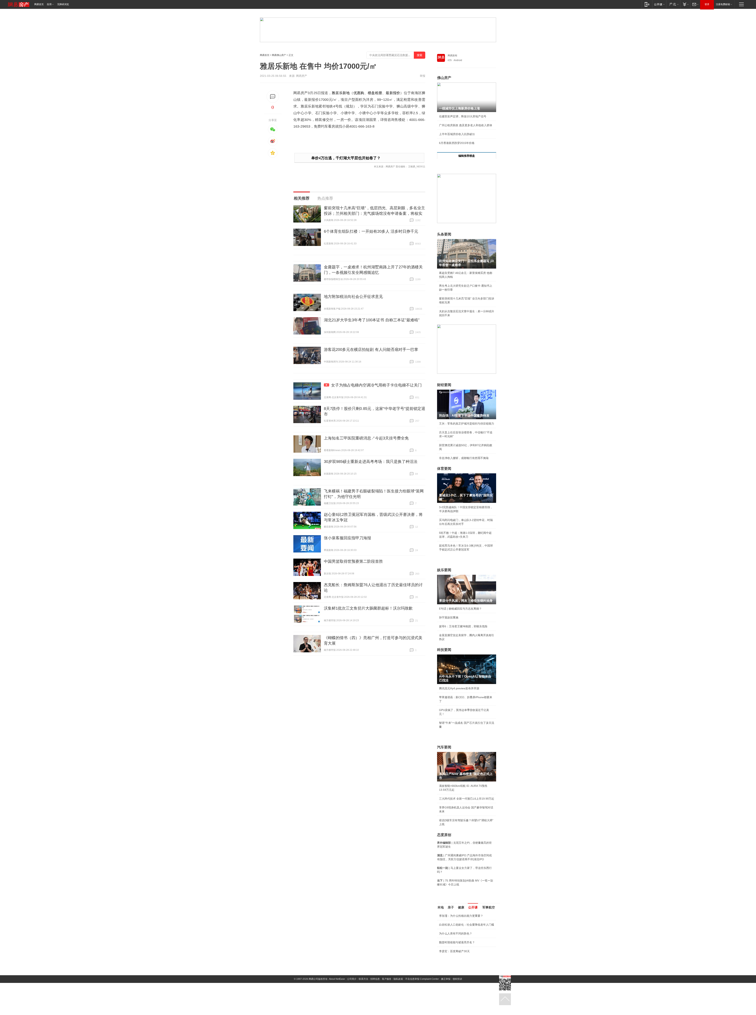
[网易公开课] (659, 4)
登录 (707, 4)
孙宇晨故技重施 (448, 617)
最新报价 (393, 93)
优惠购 (358, 93)
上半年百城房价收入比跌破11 (457, 134)
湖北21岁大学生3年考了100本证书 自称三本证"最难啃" (372, 320)
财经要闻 (444, 385)
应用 (49, 4)
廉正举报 (445, 979)
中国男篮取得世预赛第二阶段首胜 (353, 561)
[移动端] (647, 4)
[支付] (685, 4)
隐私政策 (398, 979)
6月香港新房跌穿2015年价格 (456, 143)
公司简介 (352, 979)
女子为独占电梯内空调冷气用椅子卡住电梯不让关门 (376, 385)
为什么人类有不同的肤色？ (455, 933)
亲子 (451, 907)
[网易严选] (673, 4)
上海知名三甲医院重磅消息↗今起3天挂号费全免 (366, 438)
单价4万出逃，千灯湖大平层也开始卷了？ (346, 158)
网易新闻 (452, 55)
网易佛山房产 (279, 55)
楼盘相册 (375, 93)
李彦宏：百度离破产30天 (454, 951)
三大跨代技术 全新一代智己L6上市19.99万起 (466, 798)
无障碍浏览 (63, 4)
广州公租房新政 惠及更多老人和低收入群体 (465, 125)
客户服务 (386, 979)
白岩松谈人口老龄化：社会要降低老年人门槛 (466, 924)
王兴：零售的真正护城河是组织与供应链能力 (466, 423)
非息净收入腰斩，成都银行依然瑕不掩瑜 (464, 458)
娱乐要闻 (444, 570)
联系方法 (363, 979)
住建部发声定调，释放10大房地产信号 (462, 116)
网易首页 (39, 4)
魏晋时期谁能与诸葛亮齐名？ (457, 942)
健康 (461, 907)
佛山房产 (444, 78)
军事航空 (488, 907)
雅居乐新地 (341, 93)
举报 (422, 75)
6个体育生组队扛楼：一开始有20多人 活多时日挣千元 (371, 231)
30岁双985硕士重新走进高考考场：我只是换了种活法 (370, 461)
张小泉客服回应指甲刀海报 (347, 538)
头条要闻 (444, 234)
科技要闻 (444, 650)
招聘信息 (375, 979)
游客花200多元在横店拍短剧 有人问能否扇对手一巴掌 (371, 349)
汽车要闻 (444, 747)
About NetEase (337, 979)
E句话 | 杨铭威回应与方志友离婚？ (460, 608)
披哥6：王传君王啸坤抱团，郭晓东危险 (463, 626)
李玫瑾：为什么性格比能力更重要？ (461, 915)
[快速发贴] (273, 96)
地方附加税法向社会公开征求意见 (353, 296)
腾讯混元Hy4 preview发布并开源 (459, 688)
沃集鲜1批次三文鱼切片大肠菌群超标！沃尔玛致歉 (368, 608)
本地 (440, 907)
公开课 (473, 907)
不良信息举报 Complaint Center (422, 979)
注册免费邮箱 (723, 4)
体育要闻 (444, 469)
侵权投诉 (457, 979)
